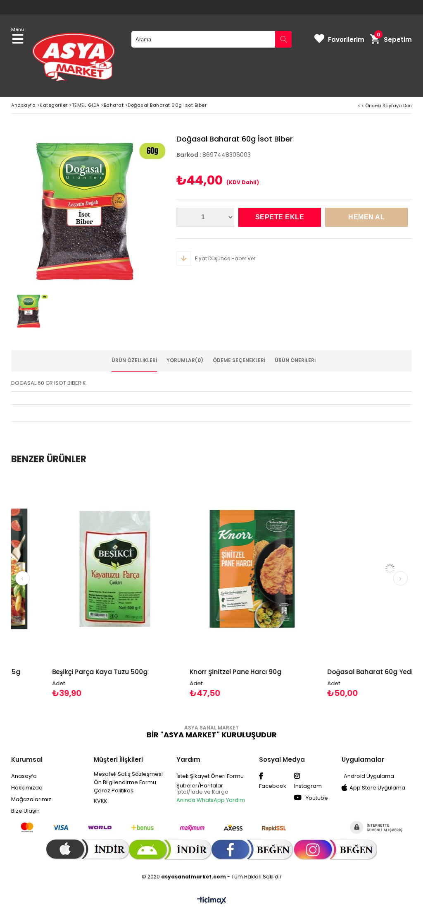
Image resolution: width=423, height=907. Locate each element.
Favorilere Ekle (78, 586)
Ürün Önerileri (295, 360)
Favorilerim (346, 39)
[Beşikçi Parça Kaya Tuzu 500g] (77, 569)
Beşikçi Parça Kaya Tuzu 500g (63, 671)
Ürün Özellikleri (134, 360)
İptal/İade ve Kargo (202, 792)
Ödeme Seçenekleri (239, 360)
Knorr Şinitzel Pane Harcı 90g (199, 671)
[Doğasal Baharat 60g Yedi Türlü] (353, 569)
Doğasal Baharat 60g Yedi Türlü (342, 671)
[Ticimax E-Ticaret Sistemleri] (211, 901)
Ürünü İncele (108, 586)
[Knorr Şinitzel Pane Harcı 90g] (215, 569)
